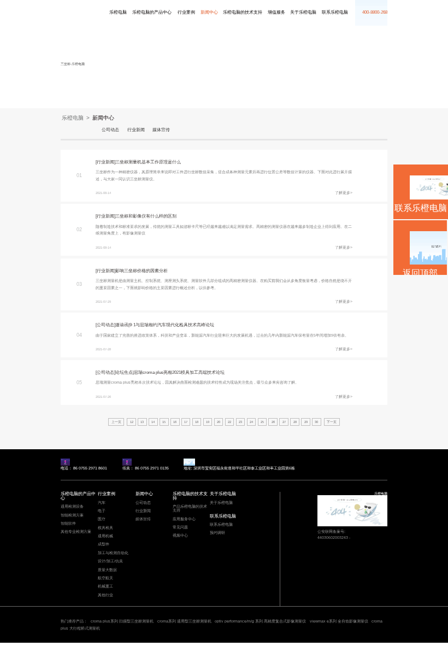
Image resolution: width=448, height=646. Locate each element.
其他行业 (105, 595)
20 (218, 422)
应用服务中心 (184, 519)
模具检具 (105, 528)
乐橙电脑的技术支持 (242, 12)
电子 (101, 511)
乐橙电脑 (67, 11)
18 (196, 422)
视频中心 (180, 535)
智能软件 (68, 523)
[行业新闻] (105, 162)
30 (316, 422)
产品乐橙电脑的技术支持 (190, 508)
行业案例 (186, 12)
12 (131, 422)
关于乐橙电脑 (303, 12)
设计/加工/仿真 (110, 561)
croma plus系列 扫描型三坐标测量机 (122, 621)
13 (142, 422)
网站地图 (6, 644)
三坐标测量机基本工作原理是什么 (148, 162)
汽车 (101, 502)
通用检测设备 (72, 506)
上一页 (116, 422)
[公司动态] (105, 324)
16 (174, 422)
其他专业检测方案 (76, 531)
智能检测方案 (72, 515)
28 (295, 422)
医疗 (101, 519)
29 (306, 422)
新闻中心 (209, 12)
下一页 (332, 422)
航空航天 (105, 578)
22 (229, 422)
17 (185, 422)
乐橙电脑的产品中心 (152, 12)
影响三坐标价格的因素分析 (141, 270)
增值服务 (276, 12)
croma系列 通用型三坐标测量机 (184, 621)
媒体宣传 (161, 129)
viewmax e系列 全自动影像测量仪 (339, 621)
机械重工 (105, 586)
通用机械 (105, 536)
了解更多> (343, 193)
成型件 (103, 544)
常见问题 (180, 527)
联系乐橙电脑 (335, 12)
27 (284, 422)
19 (207, 422)
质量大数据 (107, 570)
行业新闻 (136, 129)
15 (164, 422)
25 (262, 422)
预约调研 (217, 533)
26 (273, 422)
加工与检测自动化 (113, 553)
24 (251, 422)
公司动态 (110, 129)
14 (153, 422)
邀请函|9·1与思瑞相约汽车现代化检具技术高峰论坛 (164, 324)
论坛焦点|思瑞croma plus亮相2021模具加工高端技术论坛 (170, 372)
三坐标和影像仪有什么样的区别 (145, 216)
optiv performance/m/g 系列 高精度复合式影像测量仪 (260, 621)
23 (240, 422)
